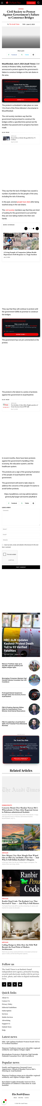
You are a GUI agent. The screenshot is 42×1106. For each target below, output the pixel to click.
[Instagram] (9, 984)
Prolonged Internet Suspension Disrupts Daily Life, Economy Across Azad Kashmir (14, 694)
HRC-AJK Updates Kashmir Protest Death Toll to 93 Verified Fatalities (19, 645)
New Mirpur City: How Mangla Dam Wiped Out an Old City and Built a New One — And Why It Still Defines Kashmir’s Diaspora (20, 857)
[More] (33, 55)
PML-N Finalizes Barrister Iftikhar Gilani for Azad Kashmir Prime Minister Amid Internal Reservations (13, 709)
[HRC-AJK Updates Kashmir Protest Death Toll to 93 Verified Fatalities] (21, 635)
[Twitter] (15, 984)
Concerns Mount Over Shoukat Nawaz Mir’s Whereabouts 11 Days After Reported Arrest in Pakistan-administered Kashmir (20, 809)
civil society (9, 210)
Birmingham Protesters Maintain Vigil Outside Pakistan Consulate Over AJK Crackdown (14, 680)
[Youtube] (20, 984)
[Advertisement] (21, 167)
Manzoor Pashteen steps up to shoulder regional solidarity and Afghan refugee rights (12, 665)
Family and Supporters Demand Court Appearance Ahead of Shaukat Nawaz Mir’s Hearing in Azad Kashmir (19, 1069)
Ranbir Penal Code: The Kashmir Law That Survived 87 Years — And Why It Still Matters (20, 902)
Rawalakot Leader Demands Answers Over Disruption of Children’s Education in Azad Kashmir (19, 1083)
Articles (21, 9)
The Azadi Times (14, 24)
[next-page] (36, 616)
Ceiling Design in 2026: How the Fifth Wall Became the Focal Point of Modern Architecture (19, 947)
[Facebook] (4, 984)
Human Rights (7, 805)
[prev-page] (33, 616)
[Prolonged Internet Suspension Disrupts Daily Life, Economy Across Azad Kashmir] (34, 694)
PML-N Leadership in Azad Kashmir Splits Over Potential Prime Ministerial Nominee (14, 723)
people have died (23, 202)
